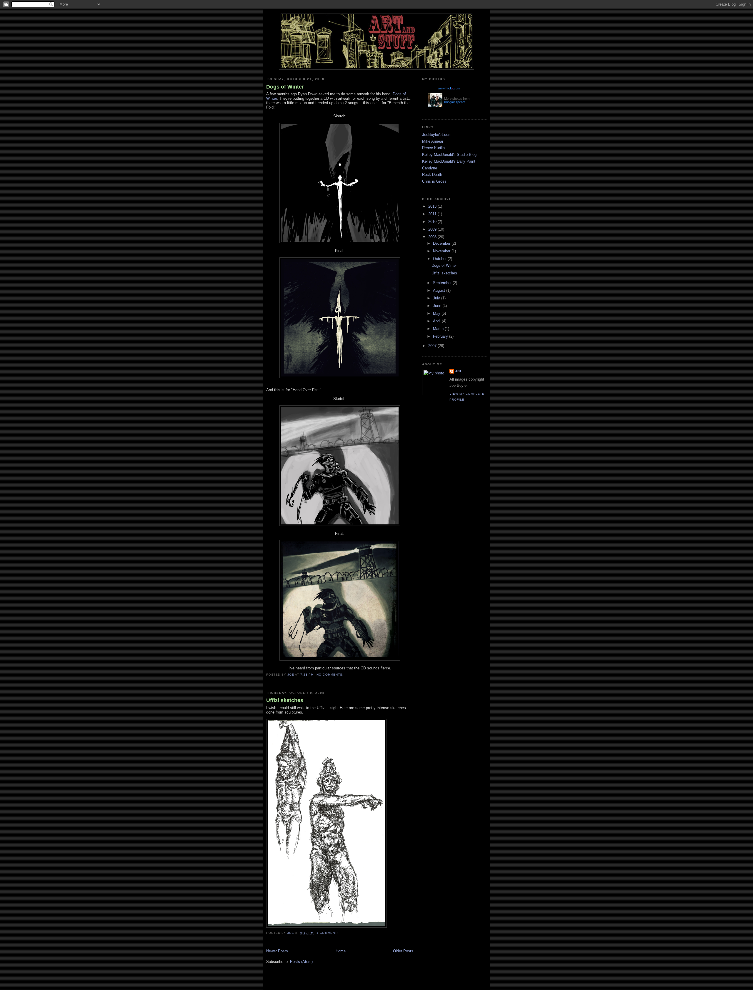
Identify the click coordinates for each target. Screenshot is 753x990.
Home (341, 951)
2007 (433, 346)
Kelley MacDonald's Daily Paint (448, 161)
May (437, 313)
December (442, 243)
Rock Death (432, 174)
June (437, 306)
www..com (449, 88)
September (443, 283)
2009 (433, 229)
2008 (433, 237)
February (441, 336)
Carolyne (429, 168)
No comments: (330, 674)
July (437, 298)
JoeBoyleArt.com (437, 134)
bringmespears (455, 102)
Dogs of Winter (285, 87)
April (437, 321)
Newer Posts (277, 951)
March (439, 328)
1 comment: (327, 932)
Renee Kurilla (433, 148)
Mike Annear (432, 141)
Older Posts (403, 951)
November (442, 251)
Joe (458, 371)
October (440, 258)
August (439, 290)
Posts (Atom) (301, 961)
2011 (433, 214)
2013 (433, 206)
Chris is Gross (434, 181)
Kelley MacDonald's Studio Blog (449, 154)
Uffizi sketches (284, 700)
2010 (433, 221)
